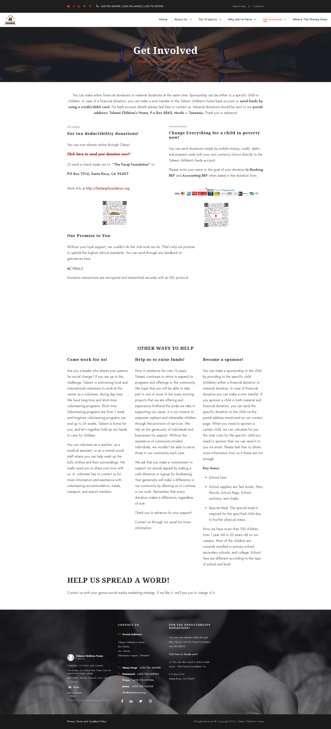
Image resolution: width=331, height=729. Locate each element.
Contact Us (258, 6)
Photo (76, 687)
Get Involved (272, 19)
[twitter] (84, 6)
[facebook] (73, 6)
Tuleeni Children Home (89, 656)
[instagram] (90, 6)
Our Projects (208, 19)
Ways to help (239, 6)
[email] (68, 6)
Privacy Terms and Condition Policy (86, 721)
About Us (181, 19)
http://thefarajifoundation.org (107, 188)
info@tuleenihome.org (134, 692)
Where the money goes (310, 19)
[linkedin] (79, 6)
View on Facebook (74, 692)
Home (163, 19)
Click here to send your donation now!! (99, 154)
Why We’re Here (240, 19)
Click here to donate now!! (183, 654)
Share (72, 695)
